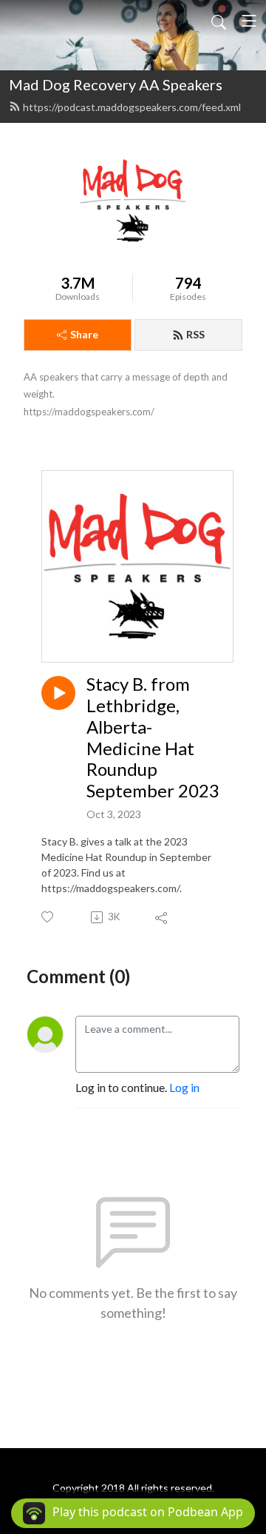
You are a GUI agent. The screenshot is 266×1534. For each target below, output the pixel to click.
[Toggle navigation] (249, 21)
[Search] (218, 21)
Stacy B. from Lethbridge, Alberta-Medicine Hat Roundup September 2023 (152, 737)
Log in (184, 1087)
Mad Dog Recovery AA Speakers (115, 84)
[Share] (162, 917)
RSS (195, 334)
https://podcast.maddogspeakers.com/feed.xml (132, 107)
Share (84, 334)
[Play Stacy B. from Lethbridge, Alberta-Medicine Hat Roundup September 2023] (58, 693)
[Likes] (48, 917)
